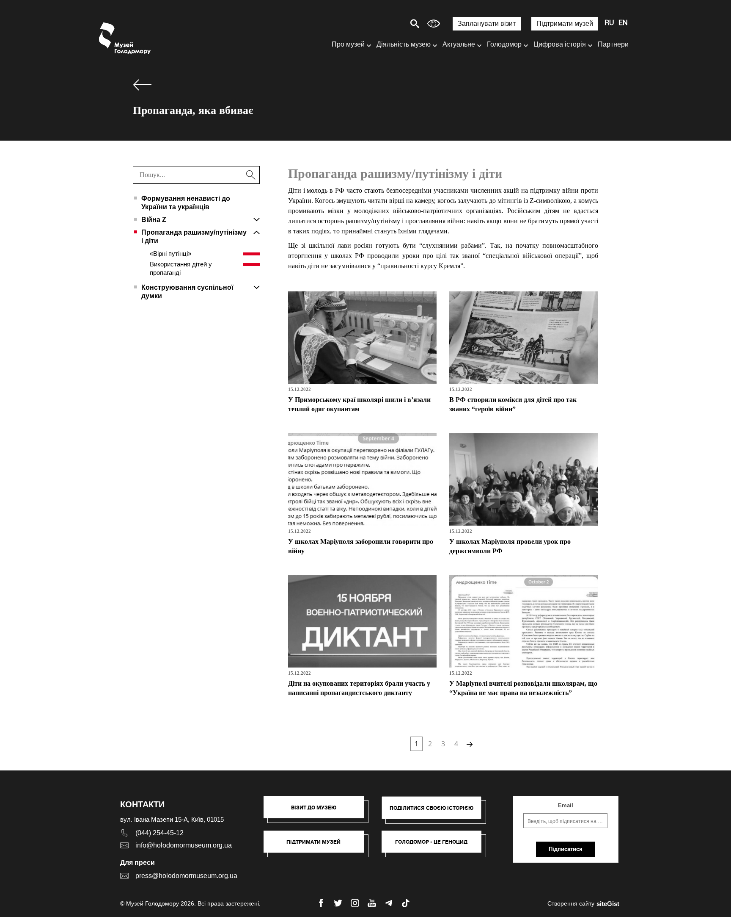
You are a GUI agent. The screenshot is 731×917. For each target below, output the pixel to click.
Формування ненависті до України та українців (185, 203)
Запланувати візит (487, 23)
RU (609, 23)
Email (565, 805)
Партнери (613, 44)
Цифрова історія (559, 44)
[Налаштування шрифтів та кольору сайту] (433, 23)
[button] (317, 811)
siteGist (607, 903)
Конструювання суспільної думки (187, 291)
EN (623, 23)
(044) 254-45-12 (159, 833)
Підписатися (566, 849)
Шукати (385, 23)
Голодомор (504, 44)
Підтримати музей (564, 23)
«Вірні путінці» (170, 253)
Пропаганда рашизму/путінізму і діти (194, 236)
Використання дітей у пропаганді (181, 268)
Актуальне (458, 44)
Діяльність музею (403, 44)
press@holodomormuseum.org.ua (186, 875)
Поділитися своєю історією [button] (431, 808)
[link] (317, 845)
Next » (469, 744)
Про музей (348, 44)
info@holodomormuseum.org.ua (183, 845)
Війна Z (153, 219)
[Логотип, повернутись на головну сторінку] (125, 38)
